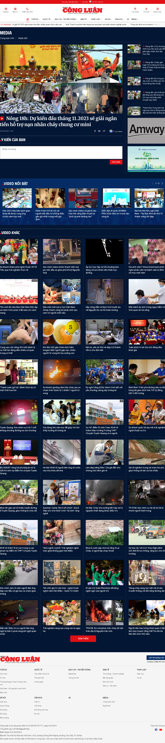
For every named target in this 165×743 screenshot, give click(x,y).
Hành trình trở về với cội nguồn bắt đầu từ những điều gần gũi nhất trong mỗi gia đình (50, 215)
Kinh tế (84, 19)
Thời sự (34, 19)
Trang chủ (27, 19)
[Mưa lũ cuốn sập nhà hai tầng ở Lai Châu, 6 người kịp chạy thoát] (104, 532)
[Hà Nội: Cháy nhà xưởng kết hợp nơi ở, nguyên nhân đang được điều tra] (104, 492)
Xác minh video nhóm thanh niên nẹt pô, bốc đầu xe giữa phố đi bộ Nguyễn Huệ (61, 270)
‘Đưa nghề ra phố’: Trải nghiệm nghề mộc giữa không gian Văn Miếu (61, 549)
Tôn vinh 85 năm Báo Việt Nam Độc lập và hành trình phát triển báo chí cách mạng (19, 310)
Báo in (15, 12)
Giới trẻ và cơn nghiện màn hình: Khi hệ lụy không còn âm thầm (103, 669)
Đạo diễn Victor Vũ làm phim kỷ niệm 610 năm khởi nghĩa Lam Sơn (61, 669)
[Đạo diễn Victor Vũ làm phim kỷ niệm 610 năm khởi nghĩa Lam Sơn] (62, 652)
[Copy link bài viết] (104, 131)
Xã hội (107, 19)
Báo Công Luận (82, 10)
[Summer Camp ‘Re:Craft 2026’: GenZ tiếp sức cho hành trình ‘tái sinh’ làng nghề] (62, 492)
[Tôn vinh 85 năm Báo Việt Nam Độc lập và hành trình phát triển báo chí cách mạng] (19, 291)
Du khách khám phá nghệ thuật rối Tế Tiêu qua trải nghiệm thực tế (18, 268)
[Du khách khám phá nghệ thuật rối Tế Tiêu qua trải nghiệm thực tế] (19, 251)
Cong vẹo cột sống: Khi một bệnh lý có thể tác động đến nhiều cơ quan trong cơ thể (17, 350)
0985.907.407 (27, 12)
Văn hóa (118, 19)
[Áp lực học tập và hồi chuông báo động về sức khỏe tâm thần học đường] (104, 251)
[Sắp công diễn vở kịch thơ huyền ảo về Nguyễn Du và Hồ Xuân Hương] (104, 291)
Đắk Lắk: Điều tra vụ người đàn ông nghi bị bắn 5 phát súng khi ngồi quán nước (18, 631)
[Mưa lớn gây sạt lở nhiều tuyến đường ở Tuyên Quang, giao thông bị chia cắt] (19, 492)
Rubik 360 (22, 38)
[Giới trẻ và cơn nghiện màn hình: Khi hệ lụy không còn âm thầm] (104, 652)
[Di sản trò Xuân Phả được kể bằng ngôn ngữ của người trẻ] (104, 572)
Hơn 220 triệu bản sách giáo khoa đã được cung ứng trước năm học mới (16, 214)
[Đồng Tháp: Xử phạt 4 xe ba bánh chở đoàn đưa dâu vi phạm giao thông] (62, 693)
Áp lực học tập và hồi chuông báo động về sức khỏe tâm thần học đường (102, 270)
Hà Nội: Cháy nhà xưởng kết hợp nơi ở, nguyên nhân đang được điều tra (104, 509)
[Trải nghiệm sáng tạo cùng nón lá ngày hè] (62, 612)
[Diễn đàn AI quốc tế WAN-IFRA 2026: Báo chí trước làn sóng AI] (116, 198)
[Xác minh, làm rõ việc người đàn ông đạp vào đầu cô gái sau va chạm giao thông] (19, 572)
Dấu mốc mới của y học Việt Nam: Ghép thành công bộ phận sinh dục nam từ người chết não (60, 310)
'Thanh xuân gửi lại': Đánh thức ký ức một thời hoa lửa (18, 389)
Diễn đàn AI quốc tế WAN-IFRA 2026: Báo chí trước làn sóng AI (115, 214)
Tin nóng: (7, 25)
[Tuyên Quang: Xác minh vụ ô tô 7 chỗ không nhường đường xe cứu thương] (19, 412)
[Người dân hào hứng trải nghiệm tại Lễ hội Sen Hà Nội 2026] (62, 730)
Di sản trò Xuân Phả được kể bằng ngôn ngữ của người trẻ (102, 589)
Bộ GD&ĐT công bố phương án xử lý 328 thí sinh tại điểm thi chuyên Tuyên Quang (18, 470)
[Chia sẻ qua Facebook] (96, 131)
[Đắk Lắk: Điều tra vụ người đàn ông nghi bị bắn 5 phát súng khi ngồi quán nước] (19, 612)
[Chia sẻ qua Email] (100, 131)
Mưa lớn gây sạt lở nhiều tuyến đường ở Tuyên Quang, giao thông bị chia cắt (18, 509)
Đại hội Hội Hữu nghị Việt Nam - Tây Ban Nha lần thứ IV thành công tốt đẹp (149, 214)
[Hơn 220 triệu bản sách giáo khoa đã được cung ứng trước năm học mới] (17, 198)
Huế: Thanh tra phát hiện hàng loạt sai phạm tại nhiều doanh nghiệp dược (60, 24)
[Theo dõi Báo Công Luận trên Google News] (113, 131)
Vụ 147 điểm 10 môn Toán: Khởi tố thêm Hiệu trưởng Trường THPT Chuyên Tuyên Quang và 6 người (102, 430)
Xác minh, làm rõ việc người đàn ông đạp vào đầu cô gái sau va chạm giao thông (18, 591)
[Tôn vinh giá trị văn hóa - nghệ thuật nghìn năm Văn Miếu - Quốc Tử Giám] (62, 572)
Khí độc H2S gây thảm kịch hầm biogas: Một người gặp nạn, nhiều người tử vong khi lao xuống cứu (59, 350)
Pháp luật (95, 19)
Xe (128, 19)
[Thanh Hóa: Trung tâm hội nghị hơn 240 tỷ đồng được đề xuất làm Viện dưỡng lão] (134, 111)
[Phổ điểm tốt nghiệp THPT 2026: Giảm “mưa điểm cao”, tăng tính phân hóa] (19, 652)
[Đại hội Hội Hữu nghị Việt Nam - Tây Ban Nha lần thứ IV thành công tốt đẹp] (149, 198)
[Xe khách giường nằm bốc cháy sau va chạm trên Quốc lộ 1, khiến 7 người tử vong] (62, 372)
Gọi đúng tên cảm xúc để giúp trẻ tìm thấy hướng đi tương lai (61, 429)
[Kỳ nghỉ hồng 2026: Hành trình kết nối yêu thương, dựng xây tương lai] (104, 372)
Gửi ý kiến (116, 162)
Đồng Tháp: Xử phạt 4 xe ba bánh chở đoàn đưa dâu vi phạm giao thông (61, 710)
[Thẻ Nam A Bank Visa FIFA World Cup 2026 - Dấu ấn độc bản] (19, 693)
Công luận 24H (7, 38)
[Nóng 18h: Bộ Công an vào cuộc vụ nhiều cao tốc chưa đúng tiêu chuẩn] (134, 81)
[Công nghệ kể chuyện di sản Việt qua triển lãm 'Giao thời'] (19, 730)
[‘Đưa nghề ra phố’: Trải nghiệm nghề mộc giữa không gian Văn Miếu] (62, 532)
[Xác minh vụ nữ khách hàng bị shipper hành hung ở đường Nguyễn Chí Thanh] (104, 730)
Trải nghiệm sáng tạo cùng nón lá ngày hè (61, 629)
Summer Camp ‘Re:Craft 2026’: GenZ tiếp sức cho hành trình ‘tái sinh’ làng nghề (61, 511)
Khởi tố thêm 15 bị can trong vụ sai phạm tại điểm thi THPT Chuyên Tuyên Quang (18, 551)
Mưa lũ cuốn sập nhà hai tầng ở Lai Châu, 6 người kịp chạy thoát (102, 549)
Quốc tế (46, 19)
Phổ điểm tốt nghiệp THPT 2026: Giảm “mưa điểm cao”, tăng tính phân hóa (18, 669)
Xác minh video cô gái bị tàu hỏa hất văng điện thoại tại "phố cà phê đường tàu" (82, 214)
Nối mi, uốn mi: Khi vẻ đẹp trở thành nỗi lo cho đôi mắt (103, 349)
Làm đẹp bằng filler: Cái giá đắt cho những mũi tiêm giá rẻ (103, 469)
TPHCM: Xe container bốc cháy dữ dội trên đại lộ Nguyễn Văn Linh (104, 629)
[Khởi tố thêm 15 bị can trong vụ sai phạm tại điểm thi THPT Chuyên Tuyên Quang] (19, 532)
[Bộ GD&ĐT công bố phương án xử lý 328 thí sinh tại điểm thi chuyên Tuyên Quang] (19, 452)
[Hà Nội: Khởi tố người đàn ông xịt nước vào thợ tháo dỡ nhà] (62, 452)
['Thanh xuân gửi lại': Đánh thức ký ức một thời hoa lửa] (19, 372)
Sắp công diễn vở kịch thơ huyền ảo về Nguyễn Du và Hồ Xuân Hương (103, 308)
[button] (162, 183)
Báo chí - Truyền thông (65, 19)
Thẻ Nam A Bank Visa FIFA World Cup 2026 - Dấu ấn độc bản (18, 710)
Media (6, 12)
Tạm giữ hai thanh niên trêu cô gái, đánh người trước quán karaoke (103, 710)
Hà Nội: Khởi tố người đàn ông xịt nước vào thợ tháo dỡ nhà (61, 469)
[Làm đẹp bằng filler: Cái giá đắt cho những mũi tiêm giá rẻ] (104, 452)
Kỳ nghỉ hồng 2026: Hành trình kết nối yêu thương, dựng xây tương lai (104, 389)
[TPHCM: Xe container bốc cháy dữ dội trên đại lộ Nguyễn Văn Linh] (104, 612)
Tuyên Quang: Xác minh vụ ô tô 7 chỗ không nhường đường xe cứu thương (18, 429)
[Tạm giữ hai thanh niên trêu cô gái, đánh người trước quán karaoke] (104, 693)
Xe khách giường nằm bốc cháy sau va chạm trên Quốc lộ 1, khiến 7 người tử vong (61, 390)
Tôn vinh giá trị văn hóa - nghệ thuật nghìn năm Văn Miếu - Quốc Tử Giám (61, 589)
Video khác (10, 232)
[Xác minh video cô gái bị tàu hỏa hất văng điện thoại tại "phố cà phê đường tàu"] (83, 198)
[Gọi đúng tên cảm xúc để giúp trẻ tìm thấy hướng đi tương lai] (62, 412)
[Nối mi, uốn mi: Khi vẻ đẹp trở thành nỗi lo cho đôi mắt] (104, 331)
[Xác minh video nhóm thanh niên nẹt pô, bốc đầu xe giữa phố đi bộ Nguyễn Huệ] (62, 251)
